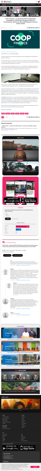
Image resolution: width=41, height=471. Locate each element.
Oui (6, 213)
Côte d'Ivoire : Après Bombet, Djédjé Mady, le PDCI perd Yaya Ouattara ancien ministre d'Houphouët (18, 4)
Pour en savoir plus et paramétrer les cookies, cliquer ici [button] (12, 469)
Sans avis (7, 215)
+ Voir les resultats (14, 218)
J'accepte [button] (35, 466)
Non (6, 214)
